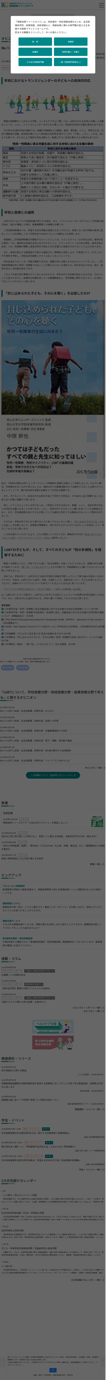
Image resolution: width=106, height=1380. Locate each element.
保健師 (71, 42)
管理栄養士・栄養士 (71, 52)
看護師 (35, 52)
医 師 (35, 42)
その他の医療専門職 (35, 62)
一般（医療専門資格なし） (70, 62)
